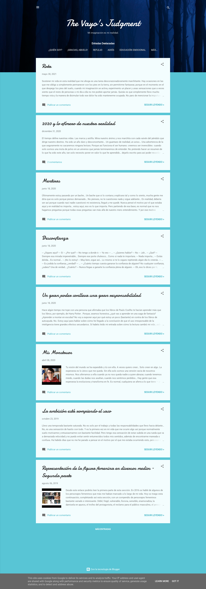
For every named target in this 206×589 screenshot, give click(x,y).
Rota (46, 66)
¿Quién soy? (55, 50)
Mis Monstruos (57, 352)
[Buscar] (168, 8)
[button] (162, 64)
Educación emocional (133, 50)
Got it (175, 581)
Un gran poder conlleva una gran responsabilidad (91, 295)
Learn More (162, 581)
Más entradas (103, 529)
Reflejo (97, 50)
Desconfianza (55, 238)
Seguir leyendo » (154, 104)
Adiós (111, 50)
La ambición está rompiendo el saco (76, 411)
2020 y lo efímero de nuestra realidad (78, 123)
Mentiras (51, 180)
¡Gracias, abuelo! (78, 50)
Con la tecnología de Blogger (105, 569)
